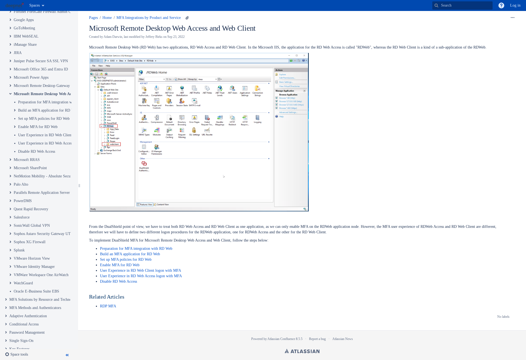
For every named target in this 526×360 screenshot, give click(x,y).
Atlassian (302, 351)
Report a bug (317, 339)
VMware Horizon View (32, 258)
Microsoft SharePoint (30, 168)
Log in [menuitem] (515, 5)
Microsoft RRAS (27, 160)
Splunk (19, 250)
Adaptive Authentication (28, 316)
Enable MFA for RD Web (38, 127)
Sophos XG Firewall (29, 242)
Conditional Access (24, 324)
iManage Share (25, 44)
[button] (501, 5)
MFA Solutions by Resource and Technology (43, 299)
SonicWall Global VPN (32, 225)
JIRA (18, 53)
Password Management (27, 332)
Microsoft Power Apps (31, 77)
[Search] (436, 5)
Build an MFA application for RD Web (48, 110)
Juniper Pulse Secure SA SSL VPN (41, 61)
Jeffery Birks (153, 37)
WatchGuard (23, 283)
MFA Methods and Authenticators (35, 308)
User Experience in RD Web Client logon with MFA (58, 135)
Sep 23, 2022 (176, 37)
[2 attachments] (187, 18)
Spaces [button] (34, 5)
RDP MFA (108, 306)
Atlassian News (342, 339)
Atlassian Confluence (281, 339)
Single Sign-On (21, 341)
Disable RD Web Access (36, 151)
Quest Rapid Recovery (31, 209)
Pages (93, 18)
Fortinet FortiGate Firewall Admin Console (47, 12)
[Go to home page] (15, 5)
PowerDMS (23, 201)
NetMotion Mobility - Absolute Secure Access (49, 176)
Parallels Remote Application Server (42, 193)
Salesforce (22, 217)
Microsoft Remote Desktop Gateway (42, 86)
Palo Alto (21, 184)
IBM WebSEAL (26, 36)
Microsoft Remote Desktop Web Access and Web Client (59, 94)
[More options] (512, 18)
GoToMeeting (24, 28)
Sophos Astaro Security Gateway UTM (44, 234)
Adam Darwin (113, 37)
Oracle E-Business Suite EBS (36, 291)
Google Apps (24, 20)
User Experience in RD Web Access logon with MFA (59, 143)
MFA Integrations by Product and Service (148, 18)
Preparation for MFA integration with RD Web (54, 102)
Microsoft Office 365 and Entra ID (41, 69)
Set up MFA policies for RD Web (44, 119)
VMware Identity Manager (34, 267)
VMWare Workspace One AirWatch (41, 275)
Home (107, 18)
